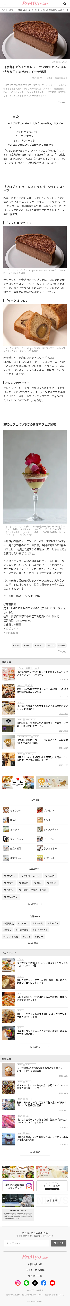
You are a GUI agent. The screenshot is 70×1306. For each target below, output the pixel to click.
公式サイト (12, 628)
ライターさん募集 (35, 1270)
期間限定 (9, 923)
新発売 (62, 645)
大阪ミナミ (12, 896)
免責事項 (39, 1290)
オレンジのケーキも (24, 140)
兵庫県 (25, 882)
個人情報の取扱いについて (32, 1294)
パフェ (51, 645)
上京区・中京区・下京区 (34, 889)
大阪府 (10, 882)
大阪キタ (11, 875)
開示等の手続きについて (54, 1294)
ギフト (17, 645)
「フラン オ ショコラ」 (25, 131)
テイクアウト (41, 930)
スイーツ (39, 645)
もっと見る (33, 904)
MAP (55, 616)
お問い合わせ (35, 1264)
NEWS (11, 10)
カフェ (8, 930)
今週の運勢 (23, 930)
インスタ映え (11, 936)
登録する (59, 1243)
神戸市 (53, 882)
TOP (3, 10)
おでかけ (38, 923)
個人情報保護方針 (13, 1294)
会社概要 (30, 1290)
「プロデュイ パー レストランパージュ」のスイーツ (36, 125)
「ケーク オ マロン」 (24, 136)
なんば (51, 875)
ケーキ (28, 645)
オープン (53, 923)
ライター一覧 (35, 1275)
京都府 (10, 889)
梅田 (39, 882)
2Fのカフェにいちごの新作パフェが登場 (31, 144)
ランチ (40, 936)
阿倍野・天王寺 (31, 875)
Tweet (62, 102)
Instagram (12, 632)
